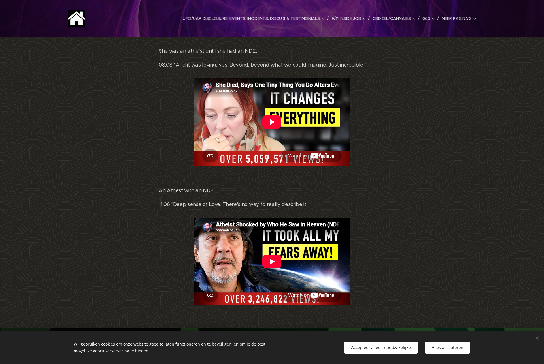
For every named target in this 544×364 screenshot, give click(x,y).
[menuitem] (255, 18)
